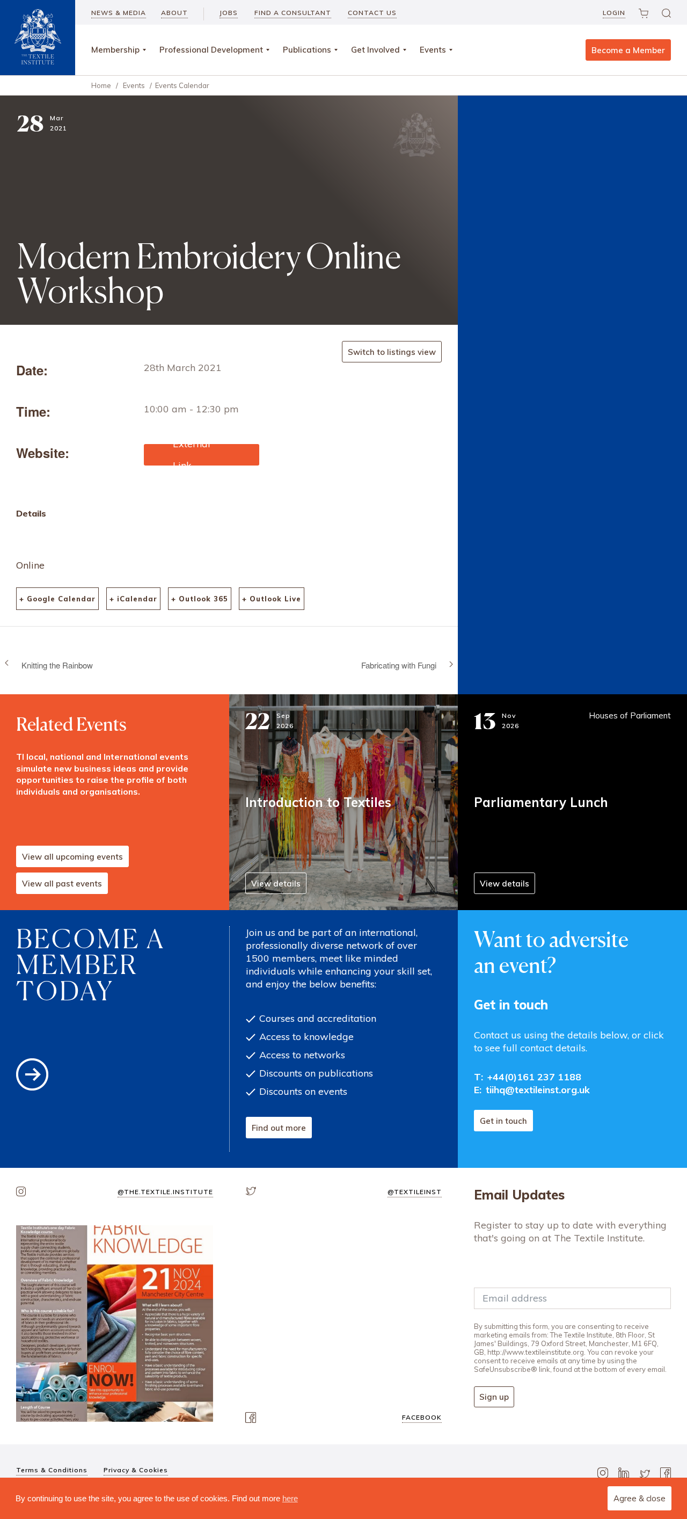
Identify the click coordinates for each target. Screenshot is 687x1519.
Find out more (279, 1128)
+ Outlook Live (271, 598)
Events (433, 50)
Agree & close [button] (639, 1498)
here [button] (290, 1498)
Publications (307, 50)
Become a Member (628, 50)
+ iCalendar (133, 598)
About (174, 13)
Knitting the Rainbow (57, 665)
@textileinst (415, 1192)
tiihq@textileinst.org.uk (538, 1090)
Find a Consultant (292, 13)
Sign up (494, 1397)
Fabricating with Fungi (398, 665)
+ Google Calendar (57, 598)
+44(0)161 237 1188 (534, 1077)
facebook (422, 1417)
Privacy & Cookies (136, 1470)
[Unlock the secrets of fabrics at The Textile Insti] (114, 1323)
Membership (115, 50)
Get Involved (375, 50)
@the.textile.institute (165, 1192)
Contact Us (372, 13)
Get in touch (503, 1121)
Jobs (229, 13)
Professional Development (211, 50)
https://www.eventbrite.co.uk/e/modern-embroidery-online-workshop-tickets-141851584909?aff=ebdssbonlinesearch (201, 455)
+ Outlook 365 (199, 598)
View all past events (62, 883)
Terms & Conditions (51, 1470)
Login (614, 13)
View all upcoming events (72, 857)
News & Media (118, 13)
